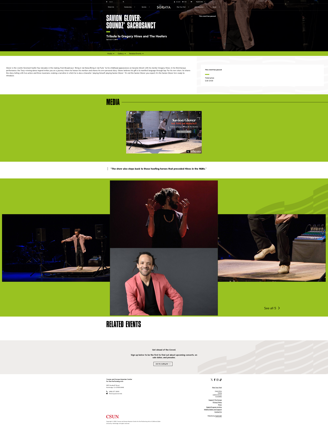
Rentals (144, 7)
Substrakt (218, 416)
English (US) (199, 1)
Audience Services (217, 394)
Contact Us (218, 412)
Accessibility (218, 396)
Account (178, 1)
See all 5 (270, 308)
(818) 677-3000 (114, 391)
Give (185, 1)
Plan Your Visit (181, 7)
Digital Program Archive (214, 407)
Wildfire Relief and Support (213, 409)
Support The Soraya (215, 400)
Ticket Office (218, 391)
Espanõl (213, 1)
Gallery (121, 53)
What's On (111, 7)
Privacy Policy (217, 402)
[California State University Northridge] (112, 417)
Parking (220, 393)
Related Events (135, 53)
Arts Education (199, 7)
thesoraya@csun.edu (115, 393)
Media (109, 53)
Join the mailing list (162, 364)
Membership (128, 7)
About (214, 7)
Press (220, 405)
